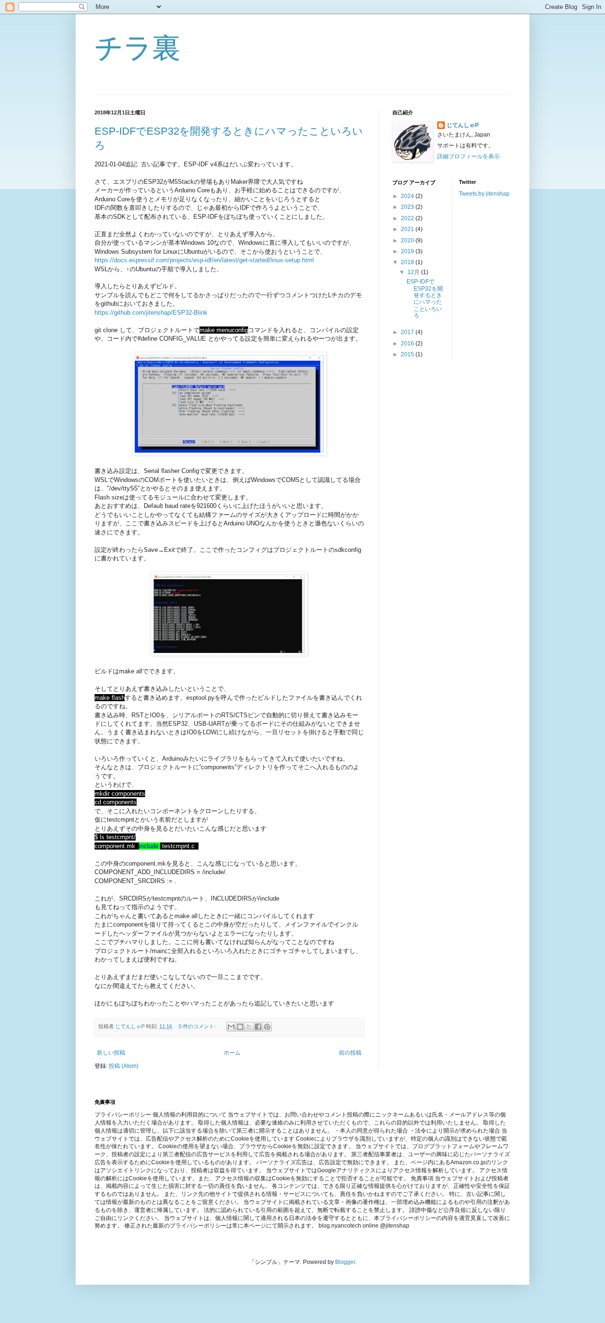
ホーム (232, 1052)
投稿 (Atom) (123, 1066)
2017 (408, 332)
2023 (408, 207)
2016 (408, 343)
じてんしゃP (463, 125)
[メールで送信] (231, 1026)
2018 (408, 262)
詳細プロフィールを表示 (468, 156)
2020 (408, 240)
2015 (408, 354)
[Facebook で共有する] (258, 1026)
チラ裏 (138, 48)
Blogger (345, 1262)
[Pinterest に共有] (267, 1026)
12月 (414, 272)
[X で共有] (249, 1026)
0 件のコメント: (198, 1026)
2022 (408, 218)
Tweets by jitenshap (484, 193)
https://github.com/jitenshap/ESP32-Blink (151, 312)
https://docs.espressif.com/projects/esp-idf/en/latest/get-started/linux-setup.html (204, 260)
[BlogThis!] (240, 1026)
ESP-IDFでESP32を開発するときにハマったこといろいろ (424, 298)
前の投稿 (350, 1052)
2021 (408, 229)
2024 (408, 196)
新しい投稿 (111, 1052)
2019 (408, 251)
